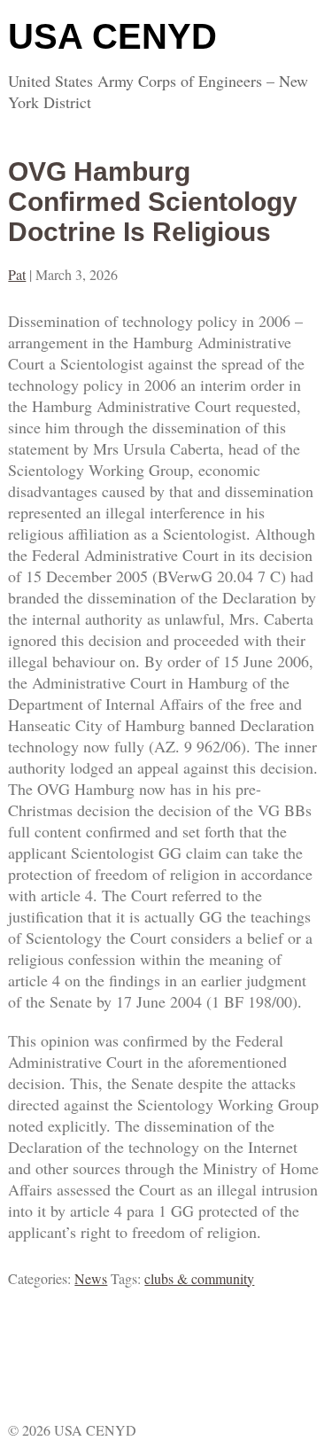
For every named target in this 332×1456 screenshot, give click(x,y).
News (90, 1278)
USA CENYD (112, 36)
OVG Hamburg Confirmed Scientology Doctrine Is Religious (152, 201)
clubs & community (199, 1278)
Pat (17, 274)
